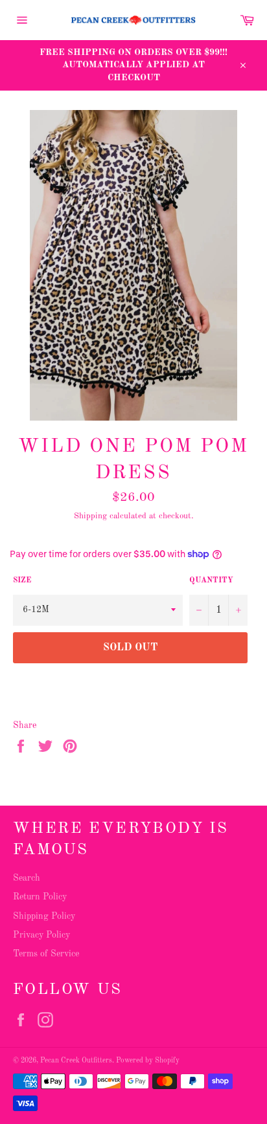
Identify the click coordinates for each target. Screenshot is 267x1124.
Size (22, 580)
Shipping (90, 516)
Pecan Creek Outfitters (76, 1060)
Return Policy (40, 896)
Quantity (211, 580)
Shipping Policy (44, 916)
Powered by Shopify (148, 1060)
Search (26, 878)
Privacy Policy (41, 935)
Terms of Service (46, 953)
